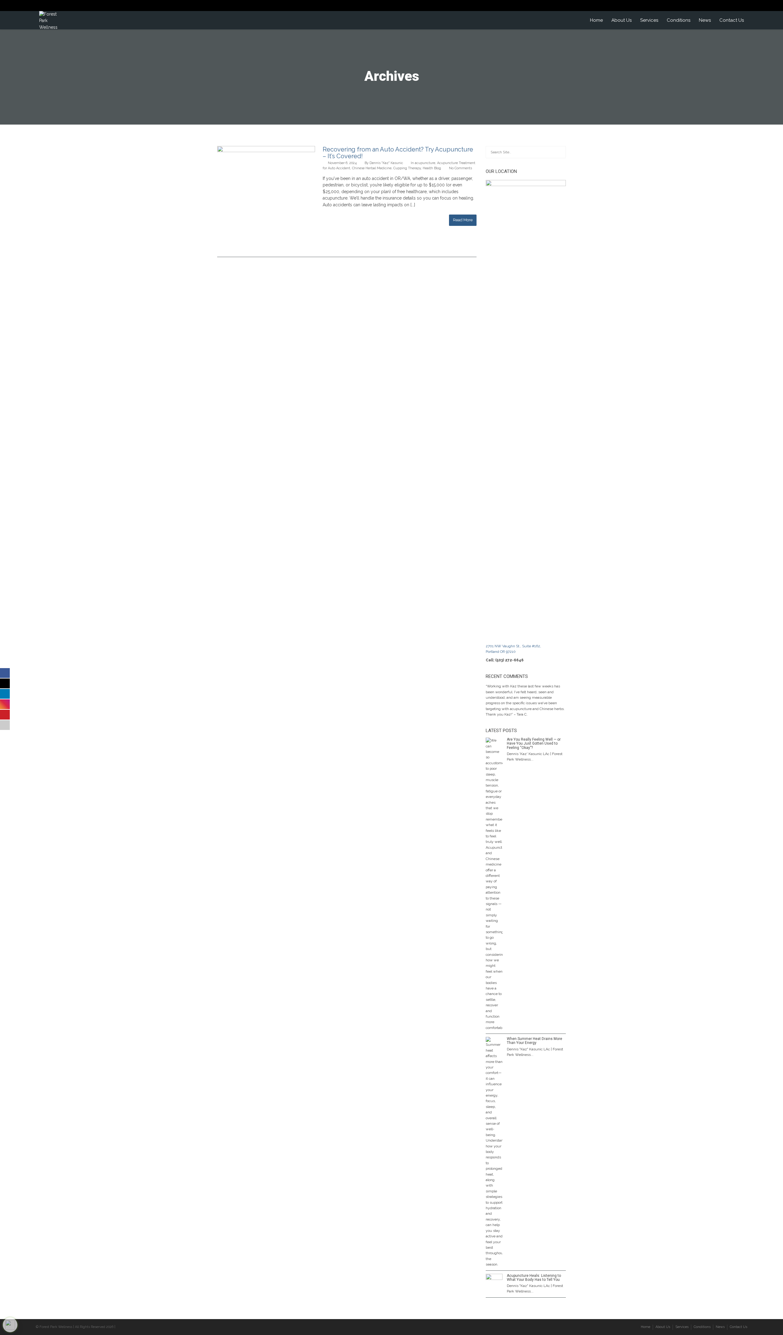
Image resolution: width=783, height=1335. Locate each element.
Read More (463, 220)
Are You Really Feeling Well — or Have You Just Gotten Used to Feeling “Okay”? (534, 743)
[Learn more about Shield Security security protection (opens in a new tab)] (10, 1325)
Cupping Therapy (407, 168)
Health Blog (432, 168)
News (705, 20)
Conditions (678, 20)
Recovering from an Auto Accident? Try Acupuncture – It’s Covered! (398, 153)
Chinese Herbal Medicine (372, 168)
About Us (621, 20)
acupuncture (425, 163)
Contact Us (731, 20)
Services (649, 20)
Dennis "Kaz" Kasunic (386, 163)
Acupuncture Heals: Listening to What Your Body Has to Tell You (534, 1277)
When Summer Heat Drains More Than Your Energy (534, 1041)
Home (596, 20)
